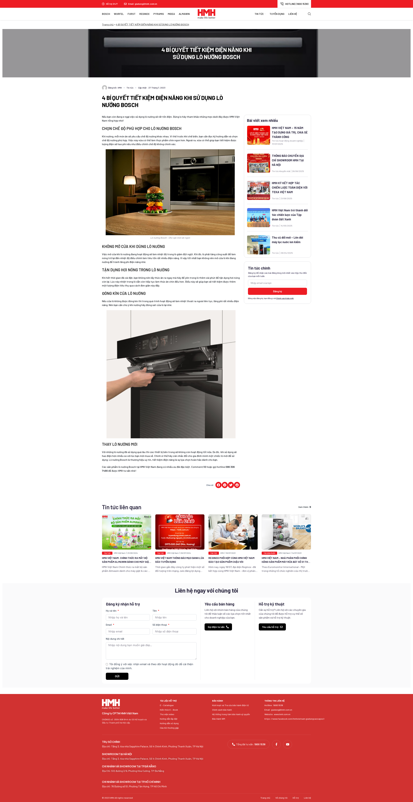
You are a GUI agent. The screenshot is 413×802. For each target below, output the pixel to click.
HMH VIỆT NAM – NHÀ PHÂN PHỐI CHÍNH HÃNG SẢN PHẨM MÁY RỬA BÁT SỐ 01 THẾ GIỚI (232, 561)
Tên (154, 610)
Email (109, 624)
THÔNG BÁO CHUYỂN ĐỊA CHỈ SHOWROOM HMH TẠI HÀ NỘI (288, 160)
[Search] (309, 14)
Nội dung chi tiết (115, 638)
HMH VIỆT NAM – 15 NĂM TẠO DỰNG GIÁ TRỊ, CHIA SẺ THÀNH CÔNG (290, 132)
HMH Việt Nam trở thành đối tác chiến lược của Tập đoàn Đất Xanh (290, 214)
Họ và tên (111, 610)
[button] (218, 485)
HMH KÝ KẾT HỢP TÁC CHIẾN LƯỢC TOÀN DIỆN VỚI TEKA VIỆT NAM (289, 187)
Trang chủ (108, 24)
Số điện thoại (160, 624)
